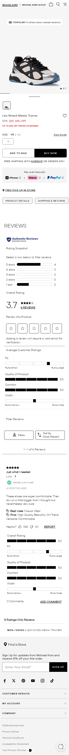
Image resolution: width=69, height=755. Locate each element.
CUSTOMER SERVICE (16, 693)
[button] (61, 747)
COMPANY (9, 713)
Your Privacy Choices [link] (14, 750)
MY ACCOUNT (11, 703)
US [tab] (12, 134)
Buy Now (50, 153)
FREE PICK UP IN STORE (20, 190)
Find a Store (16, 644)
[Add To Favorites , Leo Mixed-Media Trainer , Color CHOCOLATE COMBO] (65, 116)
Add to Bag (18, 153)
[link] (4, 680)
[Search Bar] (58, 4)
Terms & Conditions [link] (13, 737)
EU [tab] (19, 134)
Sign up (58, 667)
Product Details (17, 200)
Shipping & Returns (51, 200)
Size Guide (60, 134)
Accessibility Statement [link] (15, 743)
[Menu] (65, 4)
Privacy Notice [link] (10, 731)
